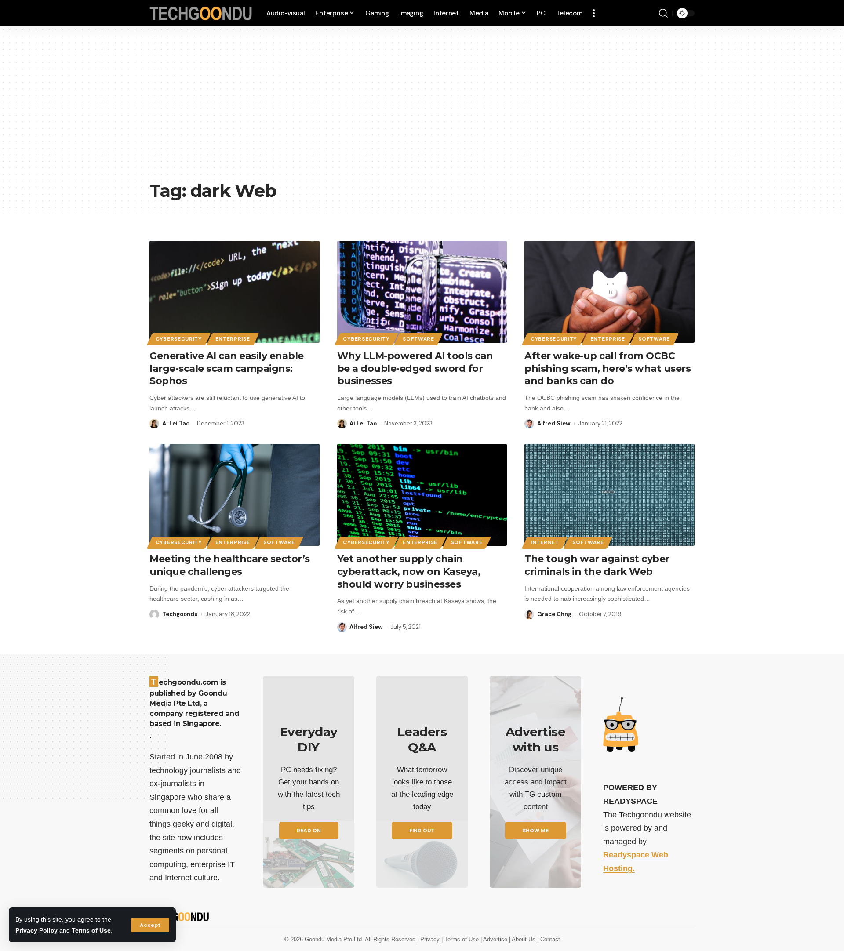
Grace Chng (554, 614)
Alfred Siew (554, 423)
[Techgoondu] (200, 13)
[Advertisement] (422, 109)
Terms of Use (91, 930)
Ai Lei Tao (175, 423)
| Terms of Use (460, 939)
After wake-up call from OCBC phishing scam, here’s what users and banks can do (607, 368)
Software (418, 339)
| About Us (523, 939)
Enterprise (232, 339)
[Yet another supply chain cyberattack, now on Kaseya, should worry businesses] (422, 495)
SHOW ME (536, 830)
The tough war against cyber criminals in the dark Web (596, 565)
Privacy (430, 939)
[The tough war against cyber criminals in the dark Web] (609, 495)
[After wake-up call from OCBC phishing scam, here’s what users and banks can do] (609, 292)
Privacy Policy (36, 930)
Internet (545, 542)
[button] (150, 925)
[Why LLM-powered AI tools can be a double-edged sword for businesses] (422, 292)
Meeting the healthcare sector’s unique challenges (229, 565)
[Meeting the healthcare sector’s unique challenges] (234, 495)
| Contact (548, 939)
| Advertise (494, 939)
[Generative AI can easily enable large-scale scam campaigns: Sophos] (234, 292)
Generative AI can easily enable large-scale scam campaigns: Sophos (226, 368)
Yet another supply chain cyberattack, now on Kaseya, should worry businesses (408, 571)
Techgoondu (180, 614)
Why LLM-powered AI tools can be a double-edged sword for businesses (415, 368)
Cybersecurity (179, 339)
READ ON (309, 830)
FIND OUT (422, 830)
